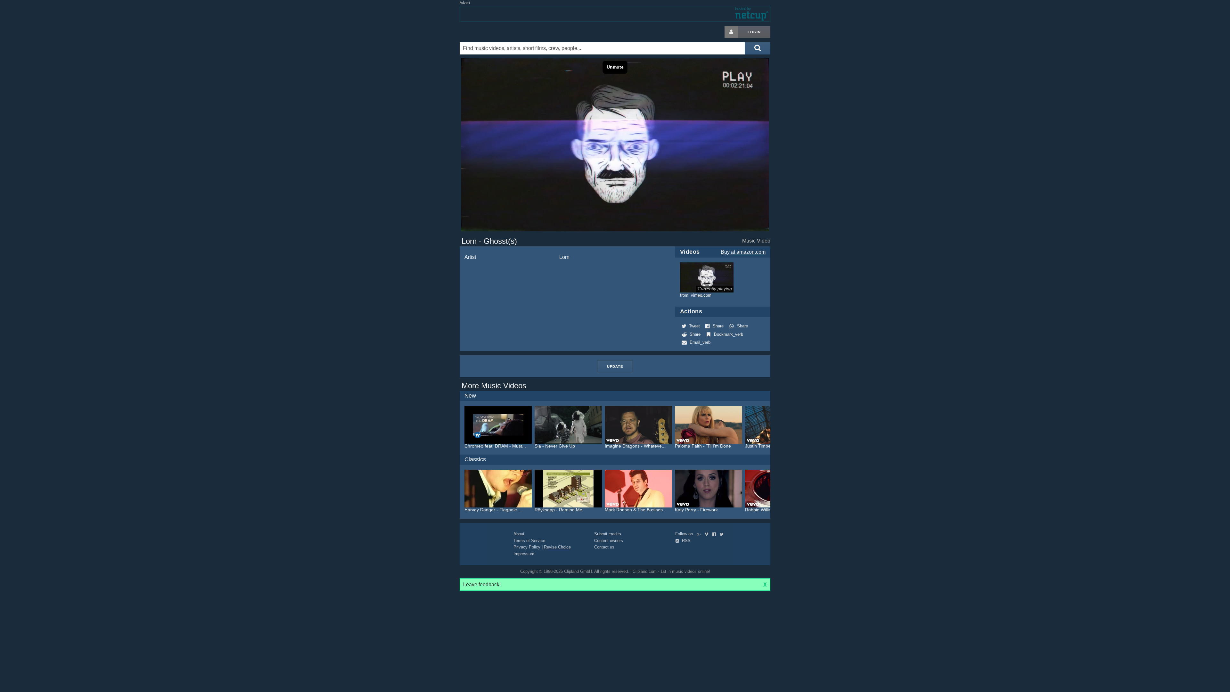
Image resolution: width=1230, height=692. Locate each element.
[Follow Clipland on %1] (700, 533)
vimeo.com (701, 295)
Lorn (564, 257)
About (518, 533)
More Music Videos (494, 385)
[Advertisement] (822, 122)
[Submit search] (757, 48)
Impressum (523, 553)
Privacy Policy (526, 547)
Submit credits (607, 533)
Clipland (493, 32)
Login (754, 32)
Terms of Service (529, 540)
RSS (686, 540)
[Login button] (731, 32)
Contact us (604, 547)
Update (615, 366)
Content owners (608, 540)
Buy (743, 252)
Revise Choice (557, 547)
